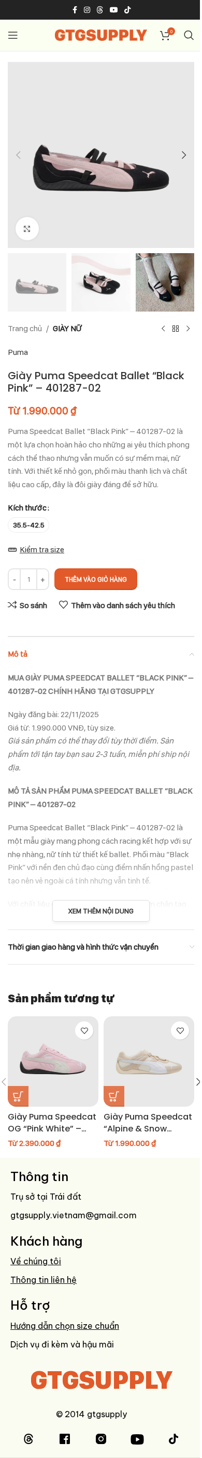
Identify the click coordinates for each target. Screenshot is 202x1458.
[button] (18, 155)
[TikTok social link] (127, 10)
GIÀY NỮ (67, 328)
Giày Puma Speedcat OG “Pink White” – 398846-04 (52, 1128)
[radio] (28, 525)
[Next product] (188, 328)
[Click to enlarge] (27, 228)
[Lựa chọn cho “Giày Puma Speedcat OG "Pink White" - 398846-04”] (18, 1096)
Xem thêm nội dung (101, 911)
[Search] (189, 35)
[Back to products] (175, 328)
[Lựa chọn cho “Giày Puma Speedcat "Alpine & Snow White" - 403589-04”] (114, 1096)
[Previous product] (163, 328)
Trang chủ (25, 328)
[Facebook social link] (74, 10)
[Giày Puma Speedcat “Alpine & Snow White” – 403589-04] (149, 1061)
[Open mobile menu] (13, 35)
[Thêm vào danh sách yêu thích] (84, 1030)
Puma (18, 352)
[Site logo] (101, 34)
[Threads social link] (100, 10)
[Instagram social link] (87, 10)
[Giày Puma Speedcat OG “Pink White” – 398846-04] (53, 1061)
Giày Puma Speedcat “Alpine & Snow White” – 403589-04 (148, 1128)
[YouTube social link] (114, 10)
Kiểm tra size (42, 549)
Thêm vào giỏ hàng (96, 579)
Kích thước (27, 508)
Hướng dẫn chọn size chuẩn (64, 1326)
